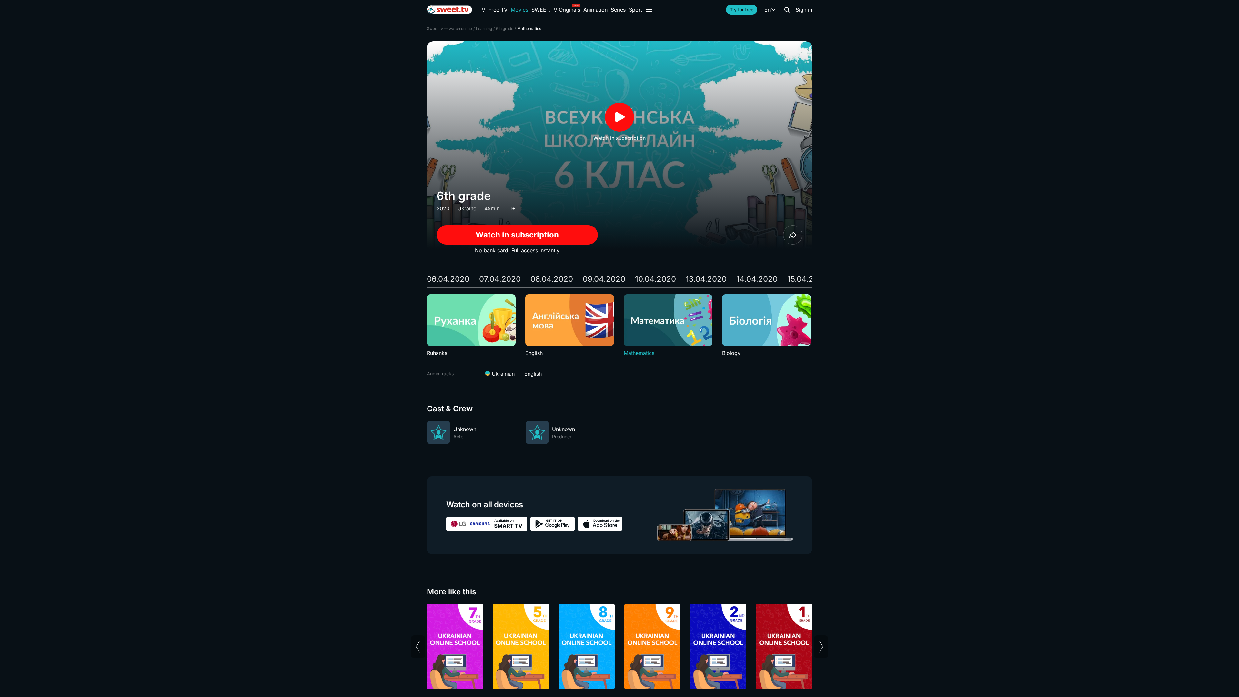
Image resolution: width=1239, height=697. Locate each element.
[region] (619, 325)
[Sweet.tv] (449, 9)
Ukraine (467, 208)
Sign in (804, 9)
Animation (595, 9)
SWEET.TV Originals (555, 9)
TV (481, 9)
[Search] (787, 9)
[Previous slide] (418, 646)
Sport (635, 9)
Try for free (741, 9)
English (533, 373)
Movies (519, 9)
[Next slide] (821, 646)
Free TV (498, 9)
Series (618, 9)
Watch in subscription (517, 234)
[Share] (792, 235)
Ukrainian (502, 373)
